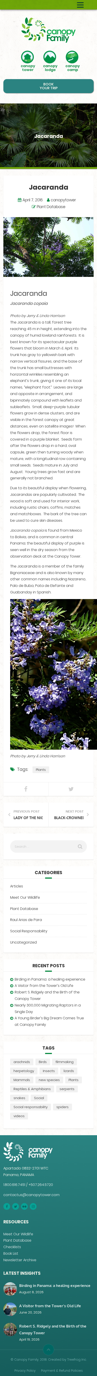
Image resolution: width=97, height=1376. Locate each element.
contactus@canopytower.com (31, 1194)
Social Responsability (28, 931)
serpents (67, 1089)
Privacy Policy (25, 1370)
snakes (19, 1098)
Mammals (22, 1079)
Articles (16, 886)
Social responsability (31, 1107)
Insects (49, 1070)
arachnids (22, 1061)
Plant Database (51, 206)
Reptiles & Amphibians (32, 1089)
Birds (43, 1061)
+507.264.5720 (40, 1184)
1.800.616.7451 (14, 1184)
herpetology (24, 1070)
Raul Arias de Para (26, 919)
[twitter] (15, 1206)
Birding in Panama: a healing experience (50, 979)
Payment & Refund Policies (62, 1370)
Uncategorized (23, 942)
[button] (48, 1349)
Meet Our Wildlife (25, 897)
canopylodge (50, 67)
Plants (41, 769)
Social (39, 1098)
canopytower (28, 67)
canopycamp (72, 67)
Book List (10, 1253)
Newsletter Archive (19, 1260)
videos (19, 1116)
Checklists (12, 1247)
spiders (62, 1107)
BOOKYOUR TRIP (49, 86)
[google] (24, 1206)
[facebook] (6, 1206)
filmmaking (64, 1061)
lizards (69, 1070)
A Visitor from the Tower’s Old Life (44, 985)
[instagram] (33, 1206)
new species (49, 1079)
